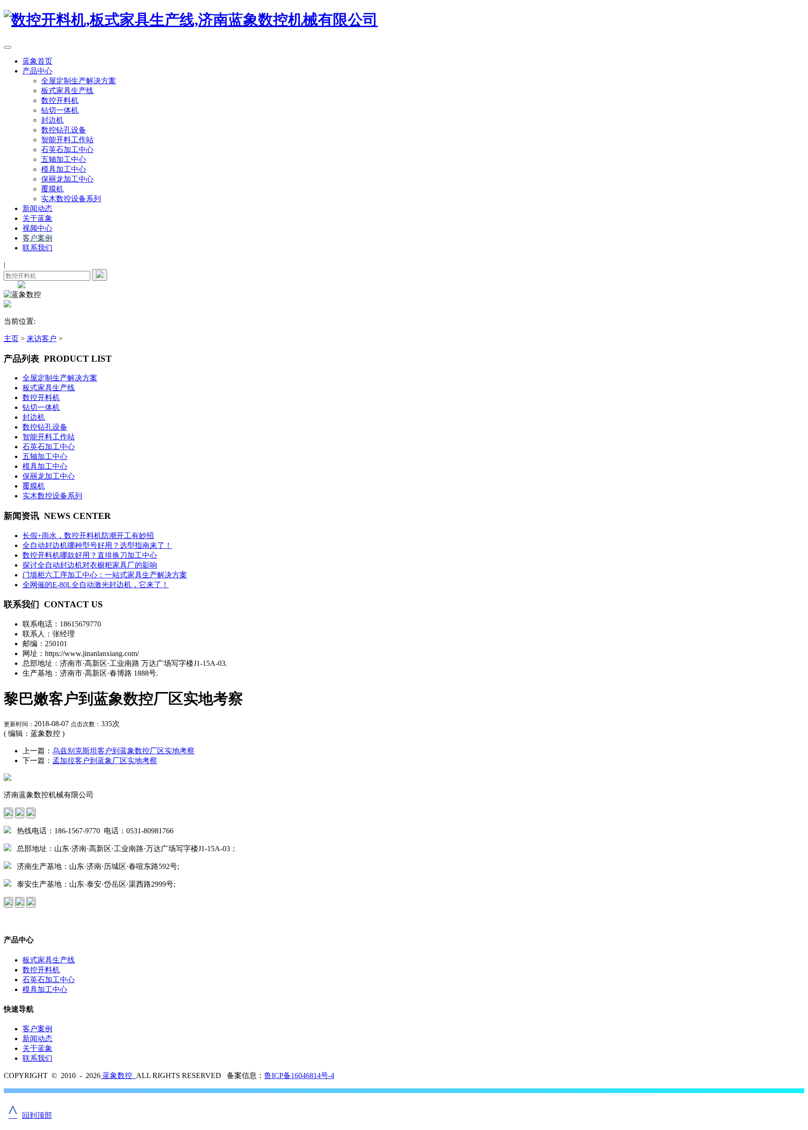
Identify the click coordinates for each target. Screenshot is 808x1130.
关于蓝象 (37, 218)
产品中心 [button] (37, 71)
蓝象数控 (118, 1075)
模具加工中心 (63, 169)
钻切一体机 (60, 110)
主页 (11, 339)
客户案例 (37, 238)
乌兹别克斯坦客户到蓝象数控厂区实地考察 (123, 751)
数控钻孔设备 (63, 130)
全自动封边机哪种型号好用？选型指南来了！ (97, 545)
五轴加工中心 (63, 159)
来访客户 (42, 339)
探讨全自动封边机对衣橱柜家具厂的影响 (89, 565)
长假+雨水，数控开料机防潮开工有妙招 (88, 535)
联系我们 (37, 248)
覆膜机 (52, 189)
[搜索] (99, 275)
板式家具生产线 (67, 91)
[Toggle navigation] (7, 47)
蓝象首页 (37, 61)
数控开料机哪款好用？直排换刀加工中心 (89, 555)
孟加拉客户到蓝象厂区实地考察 (104, 761)
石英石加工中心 (67, 149)
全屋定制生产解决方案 (78, 81)
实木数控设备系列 (71, 199)
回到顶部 (30, 1115)
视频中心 (37, 228)
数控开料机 (60, 100)
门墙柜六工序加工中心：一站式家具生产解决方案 (104, 575)
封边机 (52, 120)
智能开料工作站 (67, 140)
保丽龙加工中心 (67, 179)
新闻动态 (37, 208)
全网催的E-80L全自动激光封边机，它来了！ (95, 585)
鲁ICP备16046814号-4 (299, 1075)
